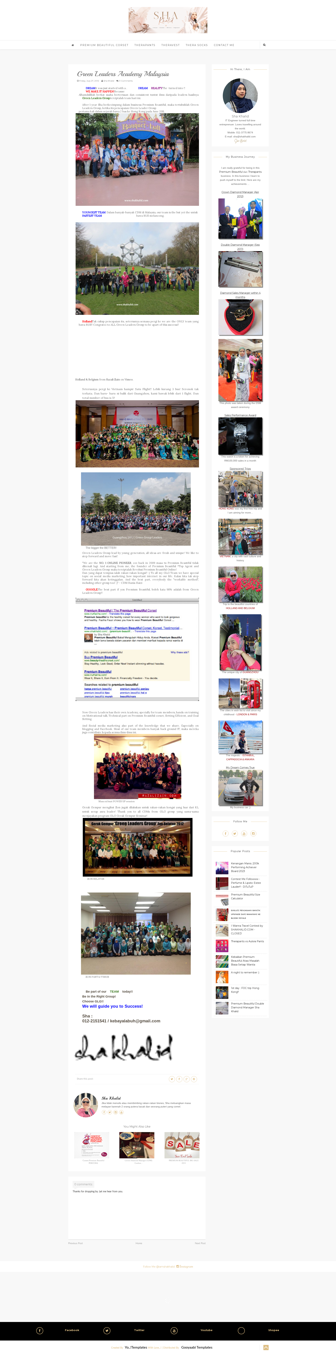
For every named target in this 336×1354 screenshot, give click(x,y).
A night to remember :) (245, 972)
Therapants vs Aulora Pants (247, 941)
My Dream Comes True (240, 767)
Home (139, 1243)
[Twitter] (235, 834)
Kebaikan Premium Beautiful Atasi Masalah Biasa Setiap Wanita (245, 960)
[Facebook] (226, 834)
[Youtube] (244, 834)
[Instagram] (253, 834)
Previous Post (75, 1243)
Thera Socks (197, 45)
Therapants (144, 45)
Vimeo (129, 379)
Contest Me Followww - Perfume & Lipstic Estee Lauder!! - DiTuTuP (246, 882)
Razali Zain (113, 379)
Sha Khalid (111, 1098)
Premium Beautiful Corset (104, 45)
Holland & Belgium (87, 379)
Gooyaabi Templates (196, 1347)
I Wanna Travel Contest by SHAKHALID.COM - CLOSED (247, 929)
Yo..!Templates (136, 1347)
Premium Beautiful (231, 171)
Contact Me (224, 45)
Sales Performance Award (240, 415)
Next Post (200, 1243)
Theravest (170, 45)
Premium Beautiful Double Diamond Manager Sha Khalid (247, 1007)
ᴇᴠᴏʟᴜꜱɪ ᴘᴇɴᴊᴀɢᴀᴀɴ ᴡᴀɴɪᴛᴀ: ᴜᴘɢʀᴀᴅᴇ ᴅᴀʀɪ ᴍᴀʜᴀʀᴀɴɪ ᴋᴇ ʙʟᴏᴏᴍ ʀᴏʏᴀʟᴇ (246, 914)
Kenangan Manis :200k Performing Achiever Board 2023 (245, 867)
